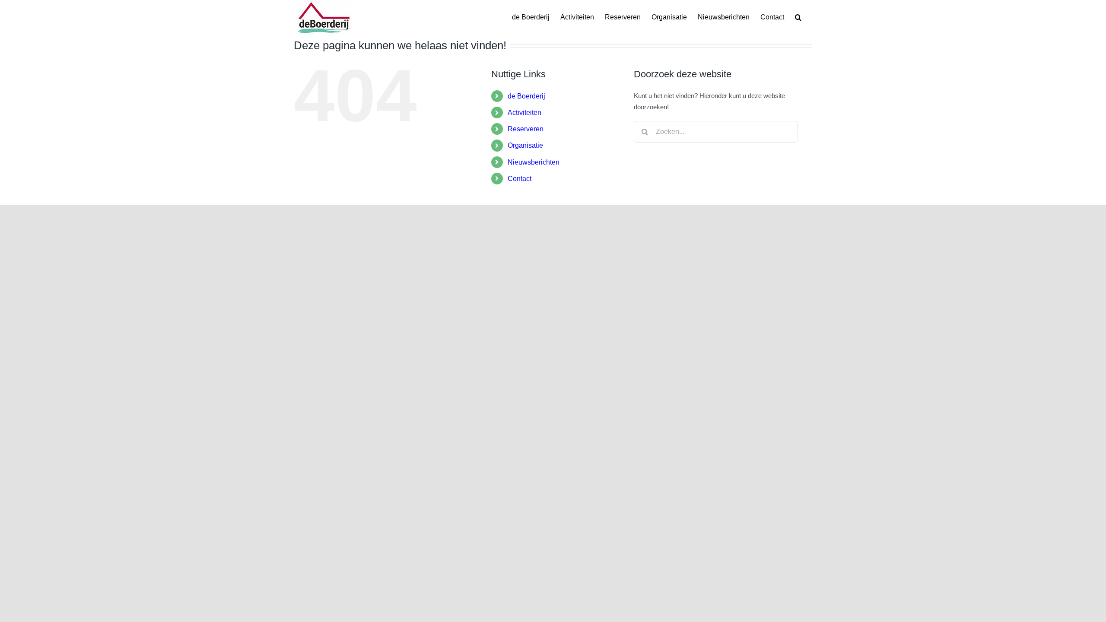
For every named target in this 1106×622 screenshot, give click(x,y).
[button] (798, 17)
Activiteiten (524, 112)
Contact (519, 178)
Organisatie (525, 145)
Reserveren (525, 129)
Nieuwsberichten (533, 162)
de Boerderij (526, 96)
